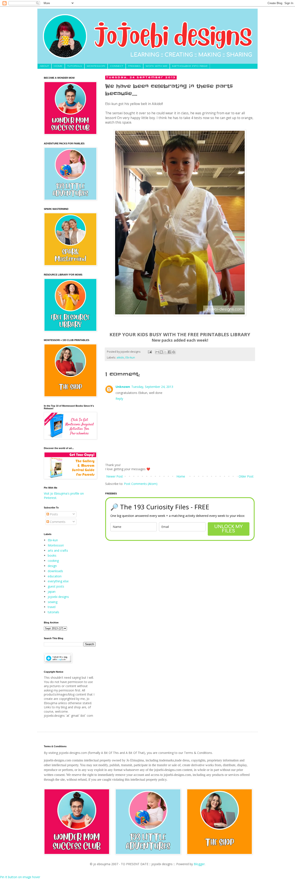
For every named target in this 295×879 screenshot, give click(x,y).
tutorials (53, 612)
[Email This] (157, 352)
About (44, 66)
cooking (53, 561)
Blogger (199, 864)
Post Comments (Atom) (140, 484)
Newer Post (114, 476)
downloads (55, 571)
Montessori (56, 545)
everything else (58, 581)
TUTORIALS (74, 66)
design (52, 566)
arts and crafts (58, 550)
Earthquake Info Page (190, 66)
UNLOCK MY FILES (228, 528)
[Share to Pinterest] (173, 352)
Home (180, 476)
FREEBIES (134, 66)
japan (52, 591)
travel (52, 607)
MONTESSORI (96, 66)
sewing (52, 602)
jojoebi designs (58, 597)
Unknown (123, 387)
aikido (120, 357)
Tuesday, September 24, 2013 (152, 387)
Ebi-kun (130, 357)
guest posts (56, 586)
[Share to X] (165, 352)
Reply (119, 399)
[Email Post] (149, 352)
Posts (53, 514)
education (55, 576)
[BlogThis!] (161, 352)
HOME (58, 66)
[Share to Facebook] (169, 352)
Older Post (246, 476)
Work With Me (156, 66)
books (52, 555)
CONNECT (116, 66)
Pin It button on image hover (20, 877)
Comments (57, 522)
